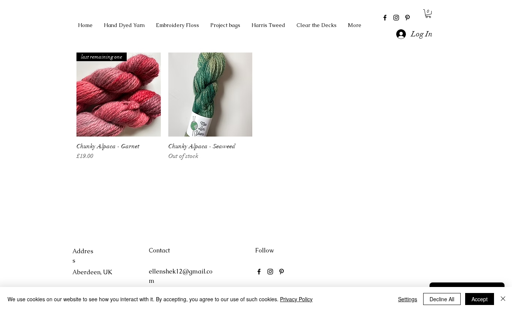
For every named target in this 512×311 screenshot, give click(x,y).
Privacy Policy (296, 299)
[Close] (503, 299)
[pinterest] (407, 17)
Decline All (442, 299)
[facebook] (385, 17)
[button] (428, 13)
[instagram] (396, 17)
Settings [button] (407, 299)
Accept (480, 299)
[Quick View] (210, 95)
